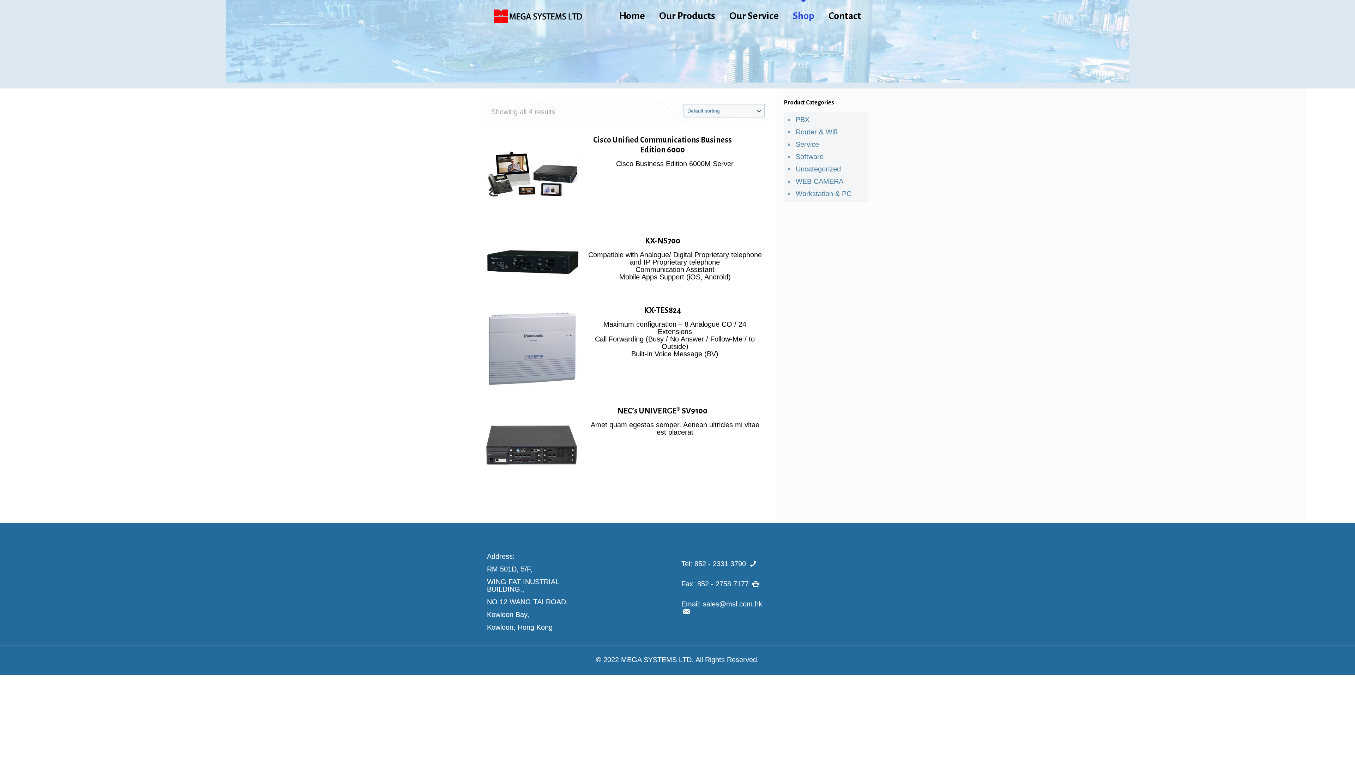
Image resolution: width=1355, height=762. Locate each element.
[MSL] (538, 16)
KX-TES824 (662, 310)
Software (810, 157)
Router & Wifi (816, 132)
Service (807, 144)
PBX (802, 119)
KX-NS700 (662, 241)
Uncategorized (818, 169)
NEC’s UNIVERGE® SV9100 (662, 411)
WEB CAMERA (819, 181)
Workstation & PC (823, 194)
